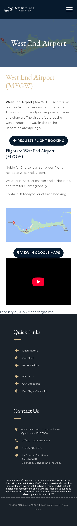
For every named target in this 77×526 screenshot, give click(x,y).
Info (50, 312)
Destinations (30, 350)
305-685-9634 (41, 440)
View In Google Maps (39, 252)
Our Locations (31, 383)
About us (28, 376)
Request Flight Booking (40, 141)
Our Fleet (28, 358)
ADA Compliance (50, 505)
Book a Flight (30, 365)
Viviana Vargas (36, 312)
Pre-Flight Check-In (34, 391)
